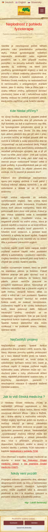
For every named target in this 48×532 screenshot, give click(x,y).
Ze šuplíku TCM (26, 34)
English (22, 2)
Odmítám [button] (34, 523)
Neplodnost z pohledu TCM (24, 451)
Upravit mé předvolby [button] (24, 528)
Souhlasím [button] (13, 523)
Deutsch (9, 2)
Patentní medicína (10, 34)
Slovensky (36, 2)
